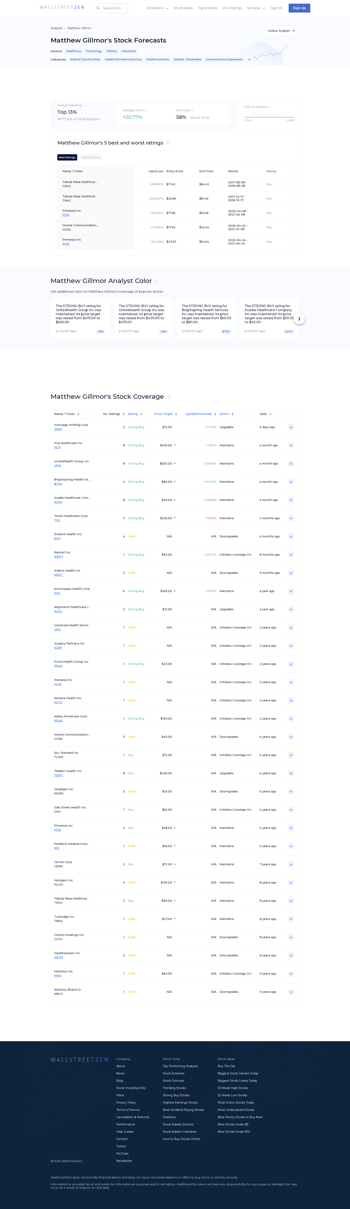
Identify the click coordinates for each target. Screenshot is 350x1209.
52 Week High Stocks (233, 1088)
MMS (58, 975)
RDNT (58, 556)
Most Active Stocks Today (236, 1102)
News (120, 1073)
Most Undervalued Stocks (236, 1110)
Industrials (129, 51)
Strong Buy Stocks (176, 1095)
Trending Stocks (174, 1088)
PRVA (58, 666)
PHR (65, 215)
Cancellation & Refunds (132, 1117)
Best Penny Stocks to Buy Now (240, 1117)
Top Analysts (207, 8)
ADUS (58, 720)
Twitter (121, 1146)
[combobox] (110, 8)
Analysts (56, 28)
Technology (94, 51)
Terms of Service (128, 1110)
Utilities (112, 51)
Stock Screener (174, 1073)
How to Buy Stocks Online (181, 1139)
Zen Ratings (232, 8)
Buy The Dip (226, 1066)
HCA (57, 447)
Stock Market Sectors (178, 1124)
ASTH (58, 702)
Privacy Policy (126, 1102)
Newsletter (124, 1161)
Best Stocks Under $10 (234, 1132)
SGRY (58, 648)
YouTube (122, 1153)
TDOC (58, 775)
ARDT (58, 575)
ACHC (58, 502)
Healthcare (73, 51)
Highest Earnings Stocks (180, 1102)
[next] (299, 318)
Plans (120, 1095)
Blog (119, 1080)
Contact (122, 1139)
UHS (57, 629)
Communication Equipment (224, 59)
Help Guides (124, 1132)
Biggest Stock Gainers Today (238, 1073)
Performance (125, 1124)
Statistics (169, 1117)
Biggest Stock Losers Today (237, 1080)
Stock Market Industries (180, 1132)
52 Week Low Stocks (232, 1095)
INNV (58, 429)
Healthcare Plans (157, 59)
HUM (58, 684)
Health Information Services (123, 59)
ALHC (58, 611)
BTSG (58, 484)
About (120, 1066)
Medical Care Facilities (85, 59)
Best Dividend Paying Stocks (183, 1110)
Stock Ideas (183, 8)
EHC (57, 593)
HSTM (58, 957)
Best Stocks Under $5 (233, 1124)
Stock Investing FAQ (131, 1088)
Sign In (276, 8)
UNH (57, 465)
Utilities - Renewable (187, 59)
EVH (57, 538)
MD (56, 848)
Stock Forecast (173, 1080)
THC (57, 520)
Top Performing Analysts (180, 1066)
